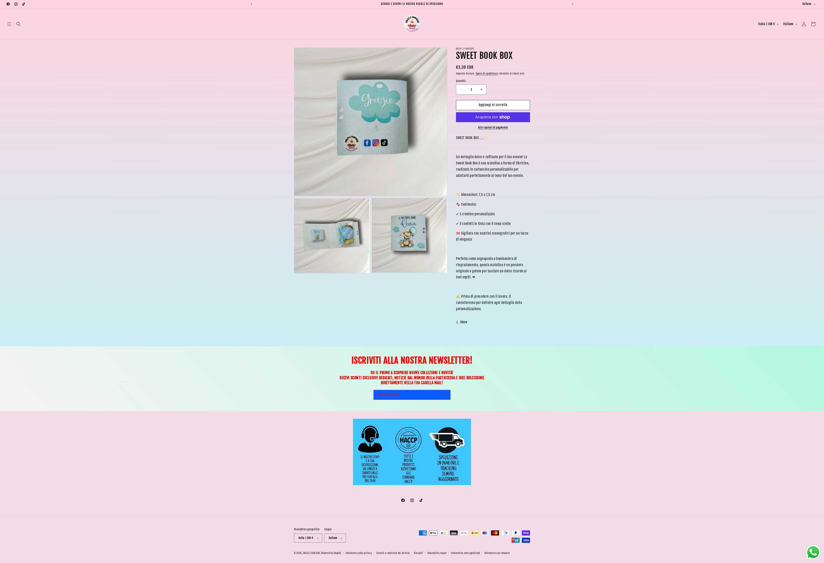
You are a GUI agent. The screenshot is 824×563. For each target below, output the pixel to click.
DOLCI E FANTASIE (311, 553)
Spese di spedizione (487, 73)
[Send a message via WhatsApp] (813, 552)
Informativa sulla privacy (358, 553)
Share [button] (463, 322)
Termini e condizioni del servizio (393, 553)
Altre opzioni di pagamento (493, 127)
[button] (9, 24)
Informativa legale (437, 553)
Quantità (461, 81)
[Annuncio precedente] (251, 4)
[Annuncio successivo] (572, 4)
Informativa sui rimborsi (497, 553)
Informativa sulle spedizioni (465, 553)
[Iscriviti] (445, 395)
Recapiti (418, 553)
